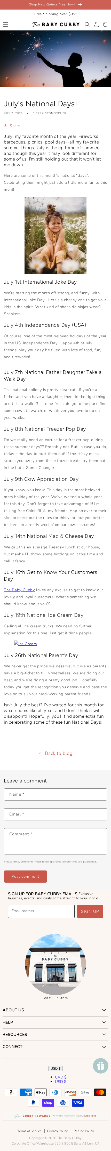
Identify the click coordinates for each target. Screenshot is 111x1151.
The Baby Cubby (19, 590)
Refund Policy (84, 1131)
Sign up (90, 911)
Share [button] (15, 125)
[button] (5, 24)
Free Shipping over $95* (55, 14)
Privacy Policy (57, 1131)
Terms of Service (29, 1131)
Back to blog (58, 753)
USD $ (55, 1068)
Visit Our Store (56, 998)
